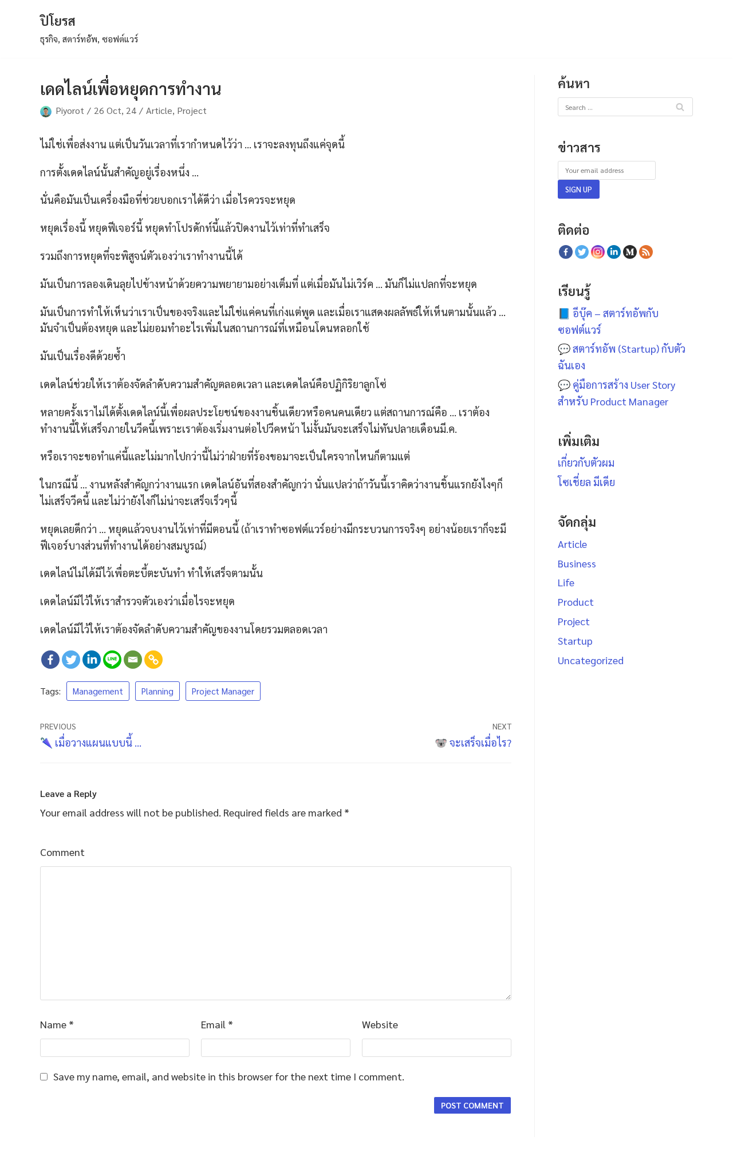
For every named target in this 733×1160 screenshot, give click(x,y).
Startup (575, 640)
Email (217, 1024)
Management (98, 691)
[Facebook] (50, 659)
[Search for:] (625, 105)
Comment (62, 851)
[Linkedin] (91, 659)
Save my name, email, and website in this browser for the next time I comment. (228, 1076)
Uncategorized (591, 659)
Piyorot (70, 110)
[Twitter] (71, 659)
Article (159, 110)
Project (192, 110)
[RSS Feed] (646, 252)
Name (57, 1024)
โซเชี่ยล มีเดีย (586, 481)
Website (380, 1024)
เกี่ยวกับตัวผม (586, 462)
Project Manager (223, 691)
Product (576, 601)
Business (577, 563)
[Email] (133, 659)
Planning (157, 691)
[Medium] (630, 252)
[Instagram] (598, 252)
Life (566, 582)
